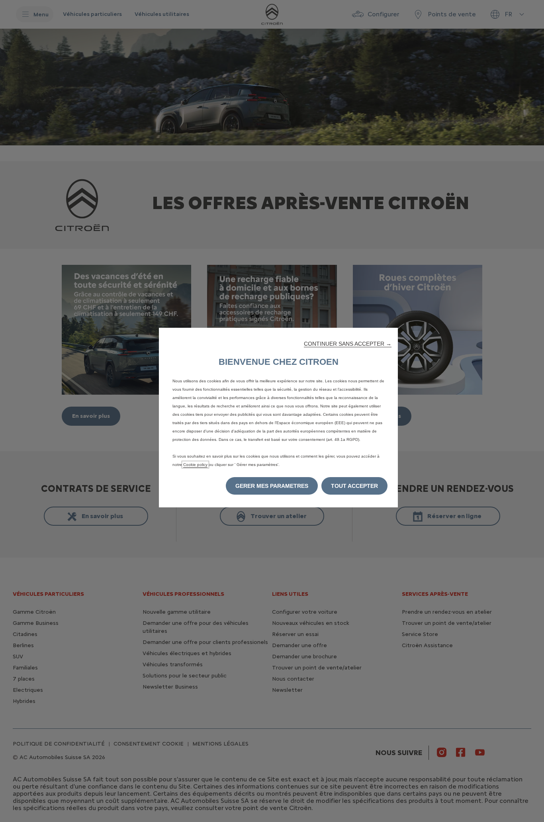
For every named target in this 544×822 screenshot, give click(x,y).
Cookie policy (195, 464)
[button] (347, 344)
